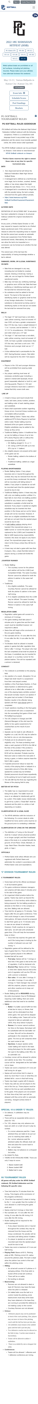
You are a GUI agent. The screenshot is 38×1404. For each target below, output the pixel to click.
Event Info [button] (18, 93)
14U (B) (31, 54)
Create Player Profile (28, 2)
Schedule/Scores (19, 98)
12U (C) (23, 54)
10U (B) (21, 50)
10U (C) (29, 50)
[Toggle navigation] (34, 7)
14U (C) (14, 58)
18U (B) (23, 58)
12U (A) (6, 54)
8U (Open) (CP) (11, 50)
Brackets (19, 108)
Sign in (16, 2)
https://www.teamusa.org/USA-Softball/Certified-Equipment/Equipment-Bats (19, 200)
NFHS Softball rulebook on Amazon (19, 153)
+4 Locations (19, 87)
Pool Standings (19, 103)
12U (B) (14, 54)
